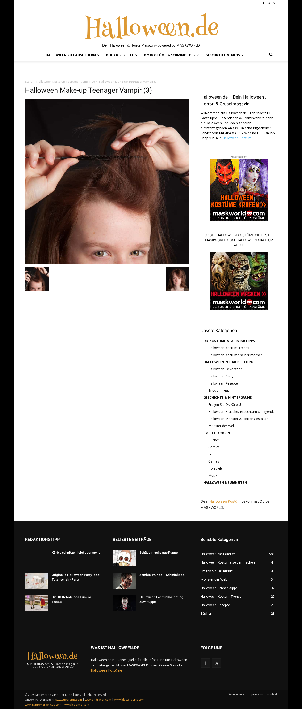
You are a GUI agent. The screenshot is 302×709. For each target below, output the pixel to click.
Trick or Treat (218, 390)
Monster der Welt (221, 426)
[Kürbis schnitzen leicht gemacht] (36, 558)
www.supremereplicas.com (43, 705)
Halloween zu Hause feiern (228, 362)
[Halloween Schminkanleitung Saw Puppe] (124, 603)
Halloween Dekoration (225, 369)
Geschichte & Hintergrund (227, 397)
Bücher (213, 440)
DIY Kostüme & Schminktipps (229, 340)
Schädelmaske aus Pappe (158, 552)
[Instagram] (269, 3)
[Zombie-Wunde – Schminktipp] (124, 581)
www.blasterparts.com (129, 700)
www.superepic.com (68, 700)
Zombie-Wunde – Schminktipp (162, 575)
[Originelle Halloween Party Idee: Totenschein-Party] (36, 581)
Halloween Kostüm (237, 138)
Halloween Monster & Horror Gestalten (238, 418)
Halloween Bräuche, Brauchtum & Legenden (242, 411)
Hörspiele (215, 468)
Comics (214, 447)
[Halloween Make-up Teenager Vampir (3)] (107, 262)
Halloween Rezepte (223, 383)
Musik (212, 475)
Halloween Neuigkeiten (225, 482)
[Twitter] (274, 3)
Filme (212, 454)
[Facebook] (263, 3)
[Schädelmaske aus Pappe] (124, 558)
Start (28, 81)
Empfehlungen (216, 433)
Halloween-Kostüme (106, 670)
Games (213, 461)
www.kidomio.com (76, 705)
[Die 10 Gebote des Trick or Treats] (36, 603)
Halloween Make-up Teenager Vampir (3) (65, 81)
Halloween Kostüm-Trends (228, 348)
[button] (271, 55)
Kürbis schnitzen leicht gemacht (76, 552)
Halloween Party (220, 376)
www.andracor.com (98, 700)
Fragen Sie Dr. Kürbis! (224, 404)
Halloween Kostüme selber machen (235, 355)
